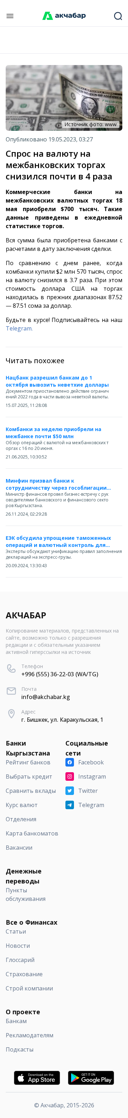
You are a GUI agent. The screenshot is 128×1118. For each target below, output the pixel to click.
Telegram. (19, 328)
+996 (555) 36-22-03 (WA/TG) (59, 674)
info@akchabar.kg (45, 697)
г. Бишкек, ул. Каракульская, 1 (62, 720)
